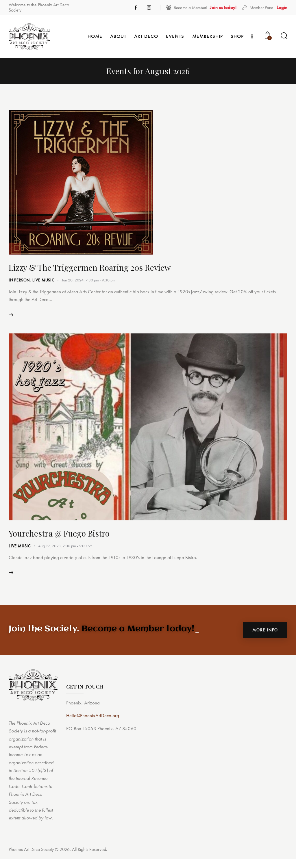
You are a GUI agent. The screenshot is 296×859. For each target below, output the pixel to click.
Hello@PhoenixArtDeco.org (92, 715)
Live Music (43, 280)
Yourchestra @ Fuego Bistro (59, 533)
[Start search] (283, 35)
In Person (19, 280)
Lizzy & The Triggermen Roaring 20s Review (90, 267)
